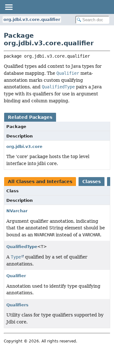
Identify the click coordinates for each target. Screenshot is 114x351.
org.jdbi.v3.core (24, 146)
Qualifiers (17, 305)
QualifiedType (21, 246)
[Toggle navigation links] (8, 7)
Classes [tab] (91, 181)
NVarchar (17, 210)
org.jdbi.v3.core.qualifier (31, 19)
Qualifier (16, 275)
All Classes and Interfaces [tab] (40, 181)
